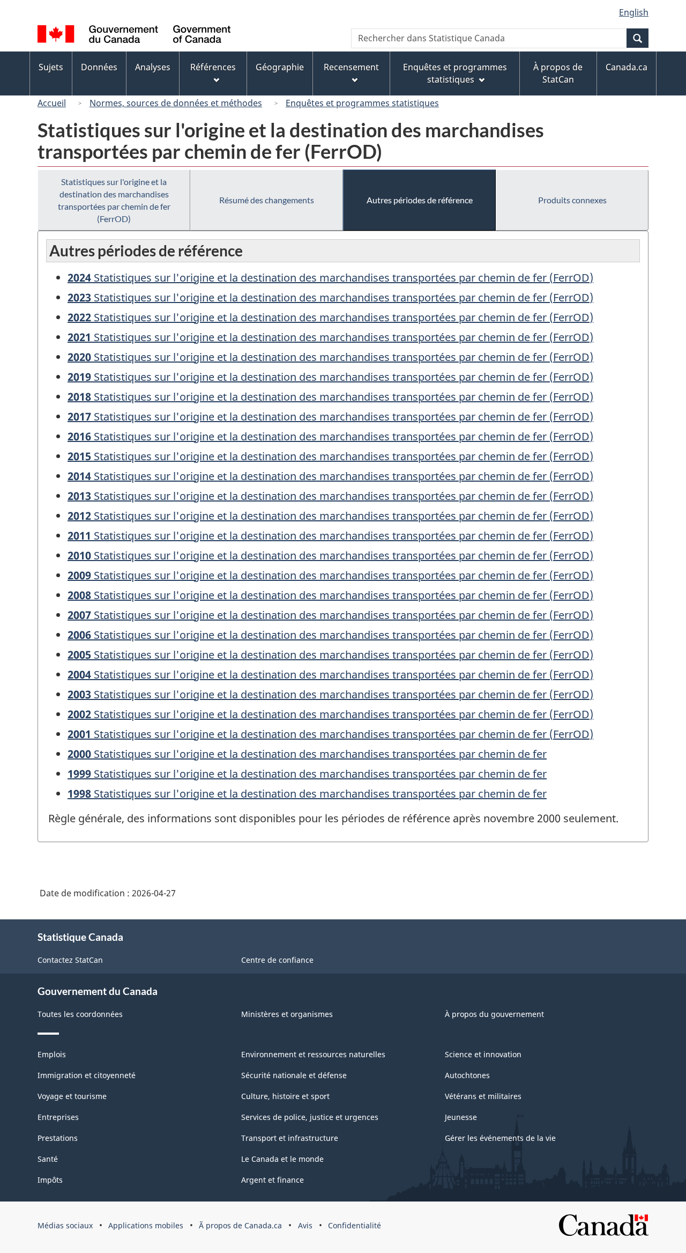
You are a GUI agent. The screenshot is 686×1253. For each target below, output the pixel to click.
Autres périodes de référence (420, 200)
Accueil (52, 103)
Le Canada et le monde (282, 1159)
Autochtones (467, 1075)
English (633, 12)
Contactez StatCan (70, 960)
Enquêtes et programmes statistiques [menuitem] (455, 73)
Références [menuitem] (213, 67)
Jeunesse (461, 1117)
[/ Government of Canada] (134, 35)
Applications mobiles (145, 1225)
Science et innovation (483, 1054)
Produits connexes (572, 200)
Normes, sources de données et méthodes (176, 103)
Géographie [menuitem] (280, 67)
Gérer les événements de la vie (500, 1138)
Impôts (50, 1180)
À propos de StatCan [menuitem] (558, 73)
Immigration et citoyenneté (87, 1075)
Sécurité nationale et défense (294, 1075)
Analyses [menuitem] (152, 67)
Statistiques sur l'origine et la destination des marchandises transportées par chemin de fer (307, 754)
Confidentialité (354, 1225)
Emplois (52, 1054)
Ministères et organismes (287, 1014)
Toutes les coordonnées (80, 1014)
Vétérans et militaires (483, 1096)
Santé (48, 1159)
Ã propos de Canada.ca (240, 1225)
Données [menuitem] (99, 67)
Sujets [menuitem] (51, 67)
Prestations (58, 1138)
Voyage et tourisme (72, 1096)
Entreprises (58, 1117)
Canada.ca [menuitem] (626, 67)
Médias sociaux (65, 1225)
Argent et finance (272, 1180)
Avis (305, 1225)
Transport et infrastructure (289, 1138)
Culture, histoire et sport (285, 1096)
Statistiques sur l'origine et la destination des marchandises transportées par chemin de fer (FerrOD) (114, 200)
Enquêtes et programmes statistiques (362, 103)
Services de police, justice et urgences (309, 1117)
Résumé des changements (266, 200)
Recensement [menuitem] (351, 67)
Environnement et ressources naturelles (313, 1054)
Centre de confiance (277, 960)
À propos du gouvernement (494, 1014)
